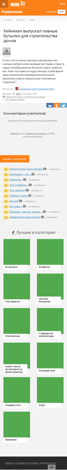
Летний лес (44, 267)
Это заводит (17, 190)
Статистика (32, 463)
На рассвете (11, 267)
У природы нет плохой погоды (46, 334)
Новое (32, 20)
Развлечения (12, 12)
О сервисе (20, 463)
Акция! (13, 200)
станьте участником (36, 133)
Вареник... (16, 179)
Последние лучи (47, 370)
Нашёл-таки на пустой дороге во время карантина (14, 369)
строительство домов (34, 96)
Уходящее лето (13, 405)
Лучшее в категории (35, 232)
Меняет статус (18, 195)
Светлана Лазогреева (45, 300)
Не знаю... (15, 206)
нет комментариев (14, 99)
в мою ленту (51, 12)
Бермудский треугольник (26, 168)
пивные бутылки (14, 96)
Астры (42, 405)
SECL (18, 94)
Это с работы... (18, 184)
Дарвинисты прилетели (24, 217)
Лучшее (8, 20)
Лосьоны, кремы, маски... (25, 211)
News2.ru (9, 463)
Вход (62, 3)
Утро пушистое (12, 301)
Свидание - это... (20, 174)
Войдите (15, 133)
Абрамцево (11, 439)
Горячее (20, 20)
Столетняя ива (12, 336)
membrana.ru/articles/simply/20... (37, 88)
